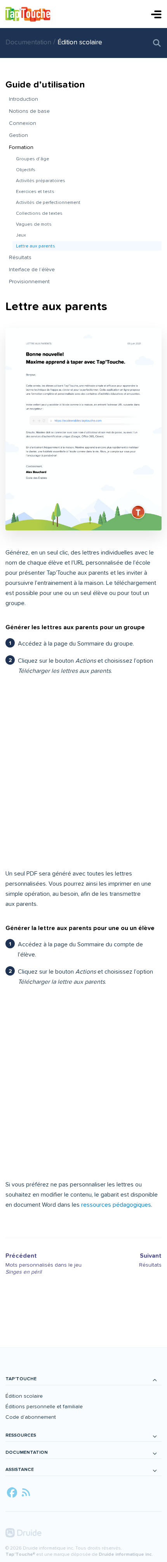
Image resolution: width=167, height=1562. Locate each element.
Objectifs (25, 169)
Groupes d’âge (32, 158)
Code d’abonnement (30, 1417)
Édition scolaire (79, 42)
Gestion (18, 135)
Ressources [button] (20, 1435)
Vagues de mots (34, 224)
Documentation (29, 42)
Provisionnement (29, 281)
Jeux (21, 235)
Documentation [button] (26, 1452)
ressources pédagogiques (116, 1205)
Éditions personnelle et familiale (44, 1406)
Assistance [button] (19, 1469)
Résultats (20, 257)
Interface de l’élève (32, 269)
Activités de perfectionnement (48, 202)
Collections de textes (39, 213)
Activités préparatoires (40, 180)
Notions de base (29, 111)
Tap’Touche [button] (21, 1379)
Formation (21, 147)
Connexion (22, 123)
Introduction (23, 99)
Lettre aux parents (35, 246)
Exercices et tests (35, 191)
